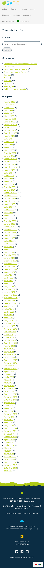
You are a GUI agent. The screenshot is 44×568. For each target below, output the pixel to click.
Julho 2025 (8, 139)
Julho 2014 (8, 442)
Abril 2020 (8, 317)
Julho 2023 (9, 207)
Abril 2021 (8, 283)
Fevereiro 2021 (10, 289)
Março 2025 (9, 150)
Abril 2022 (8, 249)
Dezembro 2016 (10, 394)
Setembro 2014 (10, 436)
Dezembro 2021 (10, 261)
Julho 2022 (8, 241)
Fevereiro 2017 (10, 388)
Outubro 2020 (10, 300)
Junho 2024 (9, 175)
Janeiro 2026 (9, 122)
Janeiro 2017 (9, 391)
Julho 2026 (9, 105)
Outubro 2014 (10, 434)
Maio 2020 (8, 314)
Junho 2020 (9, 312)
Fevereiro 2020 (10, 323)
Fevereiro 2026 (10, 119)
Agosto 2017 (9, 371)
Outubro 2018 (10, 340)
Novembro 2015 (10, 414)
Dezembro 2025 (10, 124)
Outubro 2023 (10, 198)
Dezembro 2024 (10, 158)
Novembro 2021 (10, 263)
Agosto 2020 (9, 306)
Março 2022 (9, 252)
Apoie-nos (17, 15)
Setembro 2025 (10, 133)
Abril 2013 (8, 471)
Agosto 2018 (9, 346)
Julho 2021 (8, 275)
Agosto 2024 (9, 170)
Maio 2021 (8, 280)
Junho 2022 (9, 244)
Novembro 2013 (10, 465)
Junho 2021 (9, 278)
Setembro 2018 (10, 343)
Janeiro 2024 (9, 190)
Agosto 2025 (9, 136)
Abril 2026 (8, 113)
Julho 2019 (8, 334)
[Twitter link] (17, 552)
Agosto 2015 (9, 417)
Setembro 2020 (10, 303)
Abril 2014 (8, 451)
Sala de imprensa (8, 21)
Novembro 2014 (10, 431)
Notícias (32, 9)
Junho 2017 (9, 377)
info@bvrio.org (29, 526)
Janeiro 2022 (9, 258)
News (6, 78)
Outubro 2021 (9, 266)
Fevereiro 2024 (10, 187)
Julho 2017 (8, 374)
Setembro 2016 (10, 400)
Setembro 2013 (10, 468)
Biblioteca (6, 15)
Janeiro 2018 (9, 357)
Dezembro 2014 (10, 428)
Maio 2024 (8, 178)
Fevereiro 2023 (10, 221)
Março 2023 (9, 218)
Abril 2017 (8, 383)
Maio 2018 (8, 349)
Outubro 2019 (10, 332)
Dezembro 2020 (10, 295)
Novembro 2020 (10, 297)
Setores (14, 9)
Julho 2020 (9, 309)
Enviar (7, 50)
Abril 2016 (8, 408)
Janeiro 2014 (9, 459)
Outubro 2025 (10, 130)
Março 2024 (9, 184)
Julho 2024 (9, 173)
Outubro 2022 (10, 232)
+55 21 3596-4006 (22, 542)
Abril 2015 (8, 422)
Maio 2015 (8, 419)
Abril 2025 (8, 147)
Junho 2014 (9, 445)
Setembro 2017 (10, 368)
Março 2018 (9, 351)
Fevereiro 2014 (10, 456)
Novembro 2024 (10, 161)
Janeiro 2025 (9, 156)
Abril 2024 (8, 181)
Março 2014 (9, 454)
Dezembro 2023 (10, 193)
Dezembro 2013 (10, 462)
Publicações (9, 86)
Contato (26, 15)
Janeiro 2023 (9, 224)
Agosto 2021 (9, 272)
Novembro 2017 (10, 363)
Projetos (24, 9)
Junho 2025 (9, 141)
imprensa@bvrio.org (31, 529)
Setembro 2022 (10, 235)
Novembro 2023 (10, 195)
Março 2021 (9, 286)
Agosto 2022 (9, 238)
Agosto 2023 (9, 204)
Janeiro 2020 (9, 326)
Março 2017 (9, 385)
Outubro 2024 (10, 164)
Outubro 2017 (9, 366)
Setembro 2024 (10, 167)
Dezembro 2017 (10, 360)
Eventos (7, 75)
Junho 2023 (9, 210)
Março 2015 (9, 425)
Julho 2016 (8, 405)
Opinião (7, 83)
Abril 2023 (8, 215)
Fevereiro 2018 (10, 354)
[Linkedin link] (22, 552)
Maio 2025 (8, 144)
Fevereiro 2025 (10, 153)
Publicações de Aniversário (15, 89)
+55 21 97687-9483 (22, 544)
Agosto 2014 (9, 439)
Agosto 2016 (9, 402)
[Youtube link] (27, 552)
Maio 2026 (8, 110)
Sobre (4, 9)
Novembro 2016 (10, 397)
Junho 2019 (9, 337)
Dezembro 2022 (10, 227)
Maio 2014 (8, 448)
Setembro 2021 (10, 269)
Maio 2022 (8, 246)
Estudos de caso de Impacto (15, 69)
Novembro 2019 (10, 329)
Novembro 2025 (10, 127)
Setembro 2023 (10, 201)
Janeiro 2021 (9, 292)
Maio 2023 (8, 212)
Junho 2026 (9, 107)
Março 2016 (9, 411)
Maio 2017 (8, 380)
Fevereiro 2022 (10, 255)
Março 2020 (9, 320)
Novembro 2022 (10, 229)
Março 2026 (9, 116)
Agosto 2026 (9, 102)
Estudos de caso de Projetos (15, 72)
